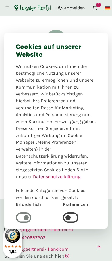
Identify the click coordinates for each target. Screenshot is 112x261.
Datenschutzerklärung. (57, 176)
